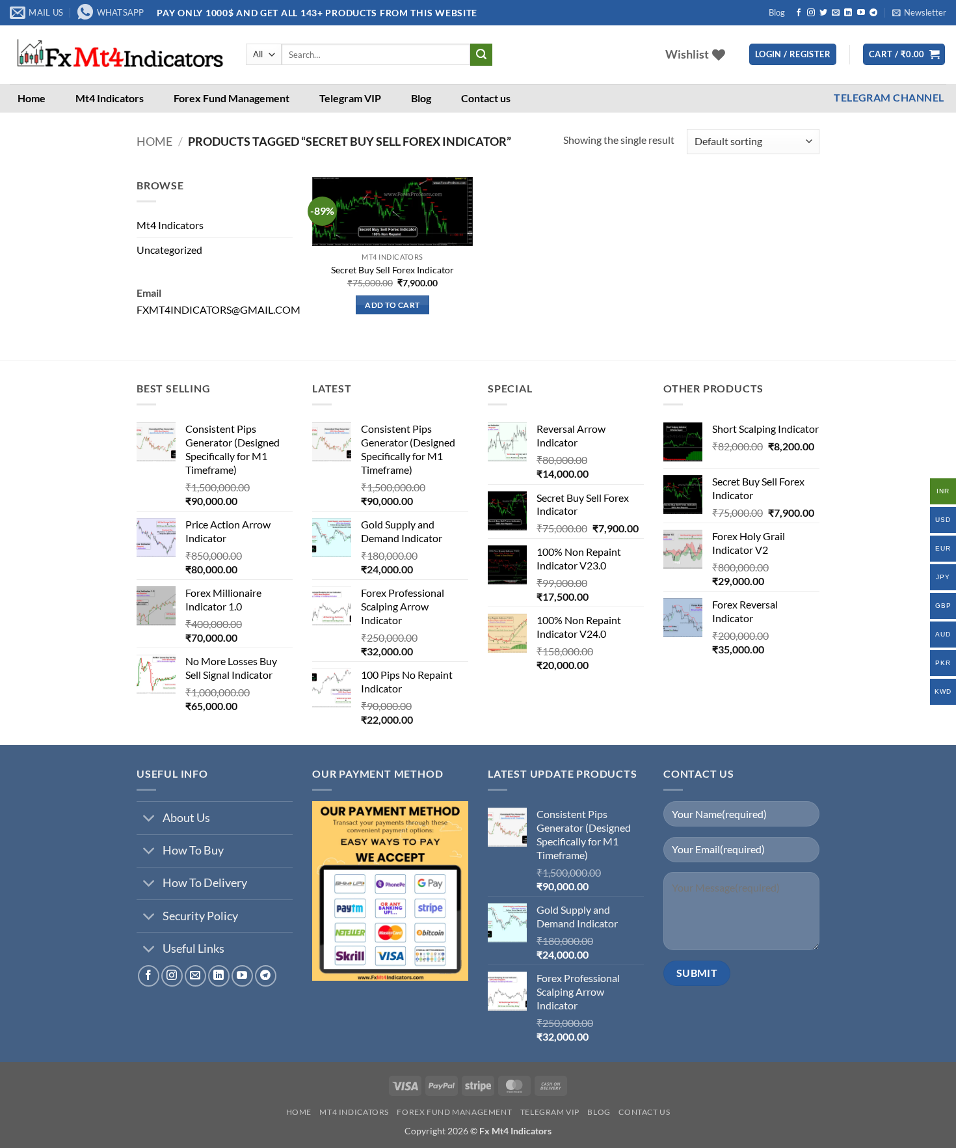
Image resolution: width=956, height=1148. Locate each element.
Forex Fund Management (231, 98)
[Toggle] (149, 820)
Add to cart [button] (392, 305)
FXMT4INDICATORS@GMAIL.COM (218, 309)
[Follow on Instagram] (811, 13)
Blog (777, 12)
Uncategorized (169, 249)
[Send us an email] (836, 13)
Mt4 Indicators (109, 98)
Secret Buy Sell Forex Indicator (392, 269)
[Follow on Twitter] (823, 13)
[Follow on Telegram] (873, 13)
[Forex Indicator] (118, 55)
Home (32, 98)
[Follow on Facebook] (799, 13)
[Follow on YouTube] (861, 13)
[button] (919, 12)
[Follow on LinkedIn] (848, 13)
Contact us (486, 98)
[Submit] (481, 55)
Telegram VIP (350, 98)
